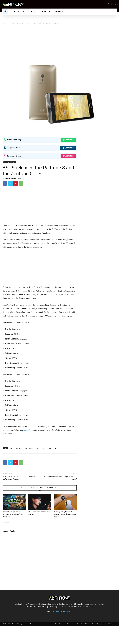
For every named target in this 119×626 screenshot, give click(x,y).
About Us (58, 624)
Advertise (66, 624)
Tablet (37, 448)
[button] (5, 11)
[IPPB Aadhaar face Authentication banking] (39, 502)
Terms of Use (107, 624)
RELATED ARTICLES (29, 488)
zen (43, 448)
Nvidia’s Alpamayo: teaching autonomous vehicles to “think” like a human (13, 514)
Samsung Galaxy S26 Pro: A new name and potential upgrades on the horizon (65, 514)
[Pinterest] (112, 4)
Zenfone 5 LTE (51, 448)
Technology (13, 23)
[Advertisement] (59, 43)
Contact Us (75, 624)
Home (5, 23)
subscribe (27, 430)
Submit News (85, 624)
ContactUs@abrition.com (64, 611)
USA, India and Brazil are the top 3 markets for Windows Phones (19, 478)
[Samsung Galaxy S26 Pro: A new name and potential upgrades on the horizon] (65, 502)
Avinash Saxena (10, 178)
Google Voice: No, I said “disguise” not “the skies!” (60, 478)
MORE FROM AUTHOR (49, 488)
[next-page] (7, 521)
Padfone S (19, 448)
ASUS (11, 448)
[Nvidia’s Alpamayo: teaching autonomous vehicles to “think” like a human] (14, 502)
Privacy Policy (96, 624)
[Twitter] (115, 4)
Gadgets (21, 23)
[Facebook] (108, 4)
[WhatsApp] (21, 183)
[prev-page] (4, 521)
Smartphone (29, 448)
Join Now (69, 140)
